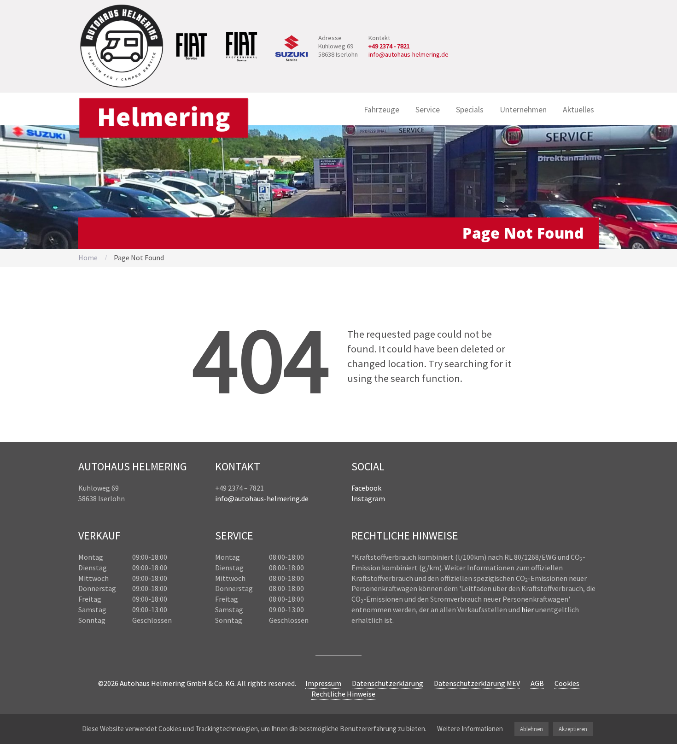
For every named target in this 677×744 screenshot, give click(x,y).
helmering (283, 498)
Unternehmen (523, 110)
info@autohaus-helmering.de (408, 54)
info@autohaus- (241, 498)
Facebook (366, 487)
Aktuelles (578, 110)
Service (427, 110)
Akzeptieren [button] (573, 729)
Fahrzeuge (381, 110)
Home (88, 257)
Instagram (368, 498)
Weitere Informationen (470, 728)
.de (304, 498)
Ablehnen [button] (531, 729)
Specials (470, 110)
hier (527, 609)
